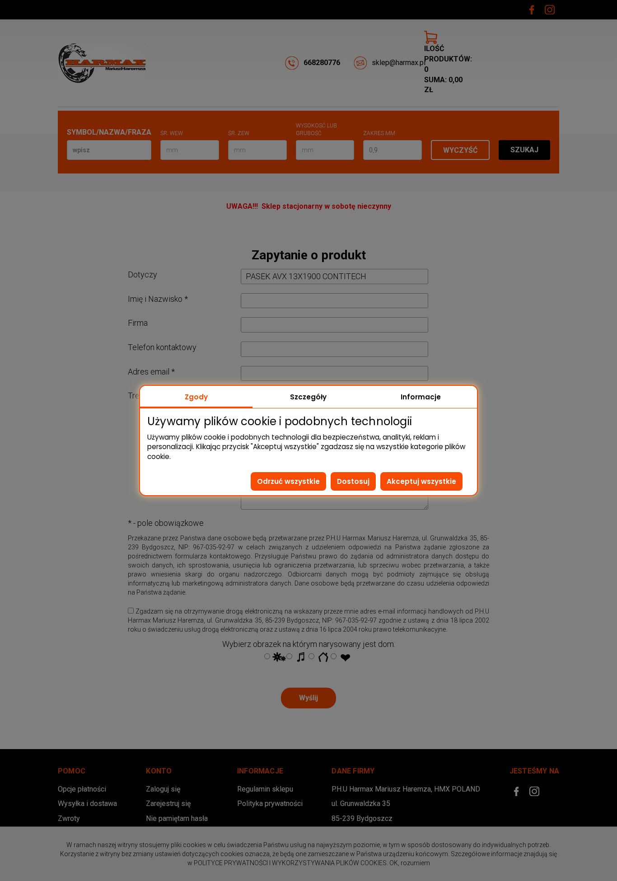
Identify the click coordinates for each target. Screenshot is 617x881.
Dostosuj (353, 481)
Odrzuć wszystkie (288, 481)
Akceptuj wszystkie (421, 481)
